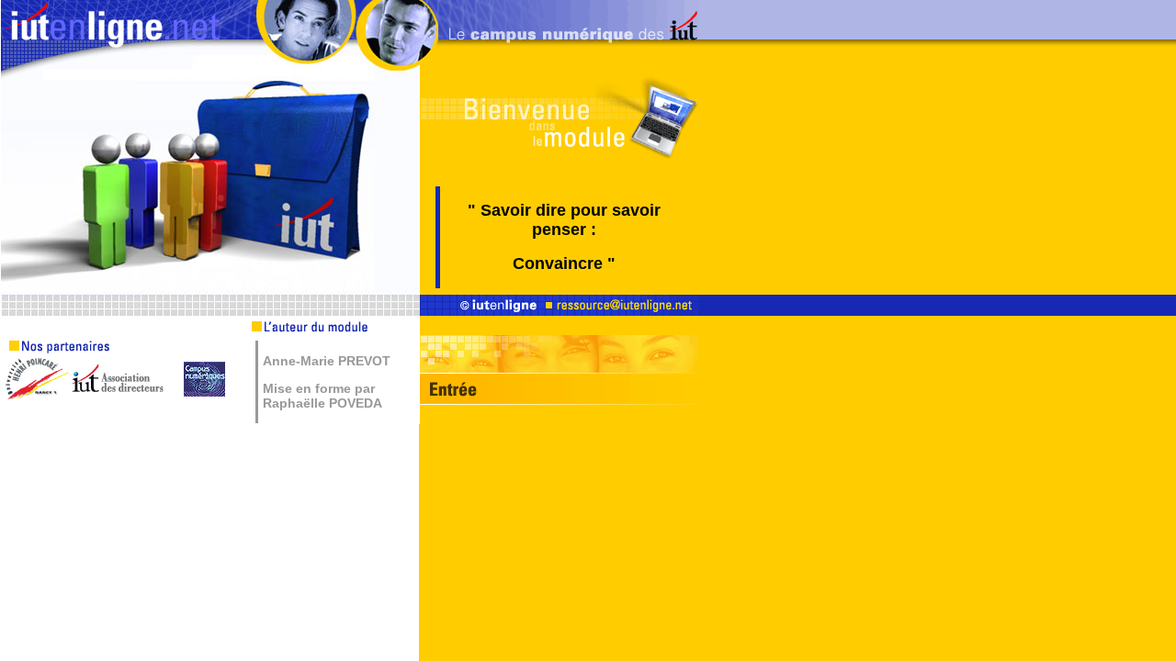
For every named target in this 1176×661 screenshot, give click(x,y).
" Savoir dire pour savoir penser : (564, 220)
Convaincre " (564, 263)
